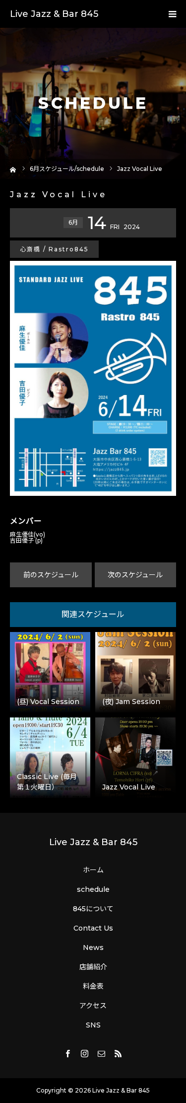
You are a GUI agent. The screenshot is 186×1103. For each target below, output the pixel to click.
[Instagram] (85, 1053)
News (93, 947)
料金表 (93, 986)
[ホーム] (13, 168)
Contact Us (93, 928)
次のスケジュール (135, 574)
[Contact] (102, 1053)
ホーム (93, 870)
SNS (93, 1025)
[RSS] (119, 1053)
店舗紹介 (93, 966)
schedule (93, 889)
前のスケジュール (50, 574)
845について (93, 908)
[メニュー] (172, 14)
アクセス (93, 1005)
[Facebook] (68, 1053)
